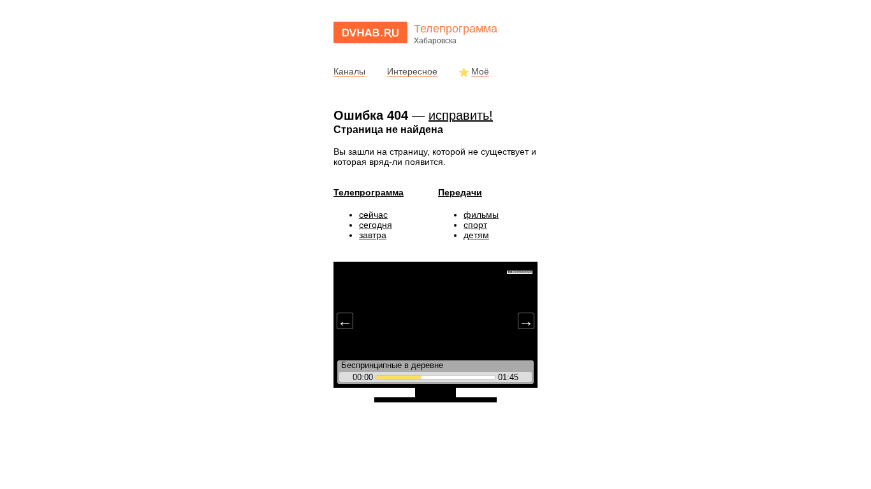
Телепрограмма (368, 192)
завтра (372, 235)
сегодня (375, 225)
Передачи (460, 192)
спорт (475, 225)
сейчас (373, 214)
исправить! (460, 115)
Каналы (349, 71)
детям (476, 235)
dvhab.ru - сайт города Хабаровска (370, 32)
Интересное (412, 71)
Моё (480, 71)
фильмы (481, 214)
